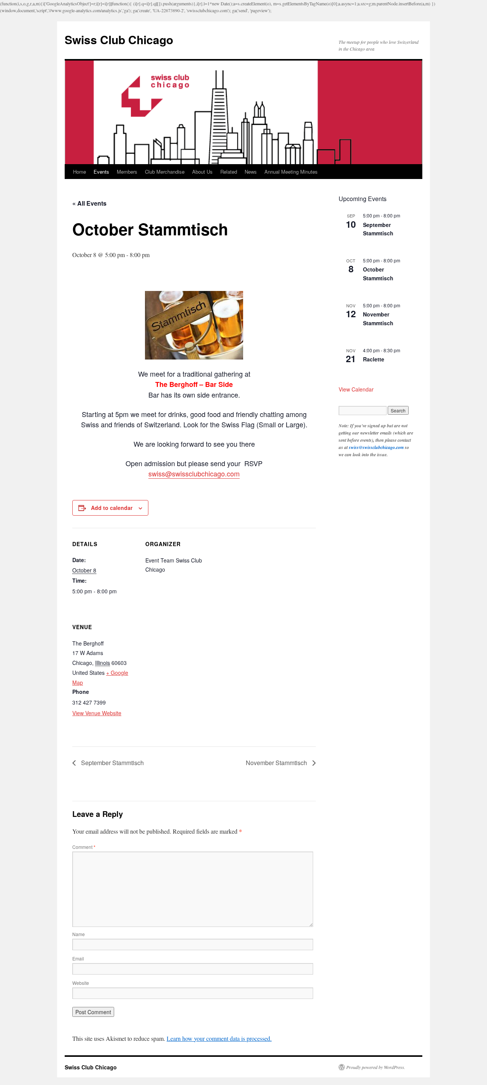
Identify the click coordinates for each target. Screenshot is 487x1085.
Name (78, 934)
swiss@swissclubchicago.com (194, 473)
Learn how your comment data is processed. (219, 1038)
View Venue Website (96, 713)
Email (78, 958)
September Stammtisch (112, 762)
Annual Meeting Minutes (291, 171)
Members (127, 171)
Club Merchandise (165, 171)
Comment (83, 847)
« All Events (89, 203)
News (251, 171)
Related (228, 171)
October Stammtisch (378, 273)
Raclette (373, 359)
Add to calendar (111, 507)
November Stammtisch (277, 762)
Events (101, 171)
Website (80, 983)
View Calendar (356, 389)
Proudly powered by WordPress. (375, 1067)
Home (79, 171)
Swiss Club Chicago (119, 39)
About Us (202, 171)
